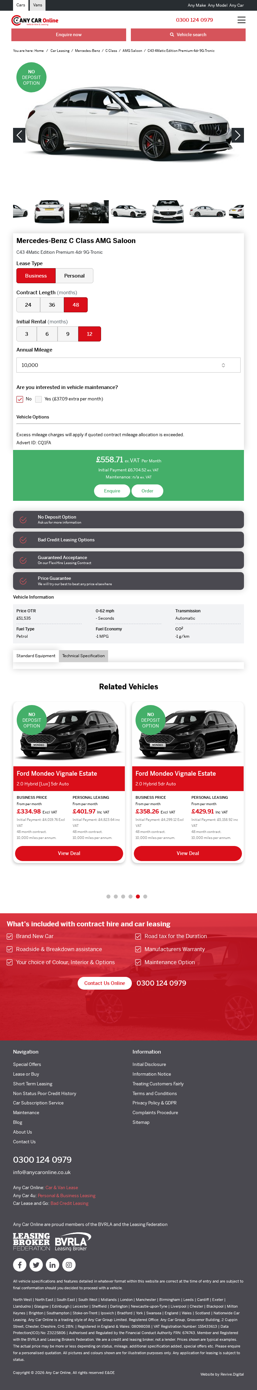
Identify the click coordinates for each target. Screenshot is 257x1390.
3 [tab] (123, 897)
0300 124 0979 (194, 20)
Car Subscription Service (38, 1103)
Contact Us (24, 1142)
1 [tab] (108, 897)
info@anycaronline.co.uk (42, 1172)
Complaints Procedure (155, 1112)
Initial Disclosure (149, 1064)
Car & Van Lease (62, 1187)
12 (89, 334)
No (29, 399)
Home (39, 51)
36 (52, 305)
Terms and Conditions (155, 1093)
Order (147, 491)
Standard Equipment (36, 656)
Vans (37, 5)
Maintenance (26, 1112)
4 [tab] (130, 897)
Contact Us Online (104, 983)
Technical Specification (83, 656)
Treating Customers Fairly (158, 1084)
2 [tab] (116, 897)
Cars (20, 5)
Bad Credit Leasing (69, 1203)
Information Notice (152, 1074)
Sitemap (141, 1122)
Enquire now (69, 34)
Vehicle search (191, 34)
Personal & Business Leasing (66, 1196)
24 (28, 305)
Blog (17, 1122)
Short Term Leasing (32, 1084)
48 (76, 305)
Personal (74, 276)
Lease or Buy (26, 1074)
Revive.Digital (232, 1374)
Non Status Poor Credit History (44, 1093)
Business (36, 276)
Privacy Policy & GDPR (155, 1103)
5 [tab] (138, 897)
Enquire (112, 491)
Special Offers (27, 1064)
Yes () (74, 399)
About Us (22, 1132)
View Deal (69, 853)
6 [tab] (145, 897)
